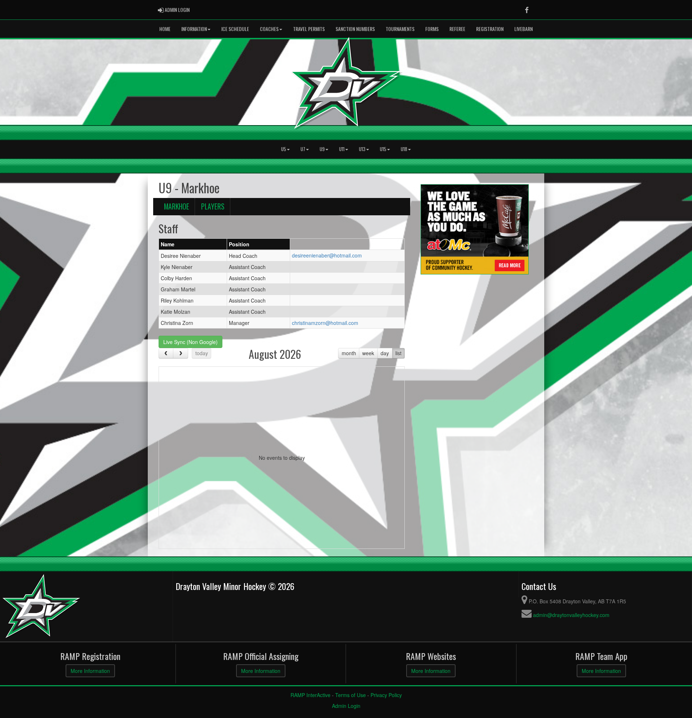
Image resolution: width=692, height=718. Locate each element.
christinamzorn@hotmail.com (325, 322)
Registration (490, 28)
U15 (383, 149)
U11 (342, 149)
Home (164, 28)
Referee (457, 28)
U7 (303, 149)
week (368, 353)
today (201, 353)
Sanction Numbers (355, 28)
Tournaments (400, 28)
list (398, 353)
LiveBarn (523, 28)
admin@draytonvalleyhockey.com (571, 614)
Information (194, 28)
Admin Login (346, 705)
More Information (90, 670)
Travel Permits (309, 28)
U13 (362, 149)
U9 (322, 149)
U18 (404, 149)
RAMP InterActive (310, 695)
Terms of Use (350, 695)
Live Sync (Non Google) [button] (190, 341)
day (385, 353)
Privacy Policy (386, 695)
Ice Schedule (235, 28)
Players (213, 206)
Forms (432, 28)
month (349, 353)
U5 (283, 149)
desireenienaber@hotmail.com (327, 255)
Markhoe (176, 206)
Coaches (269, 28)
